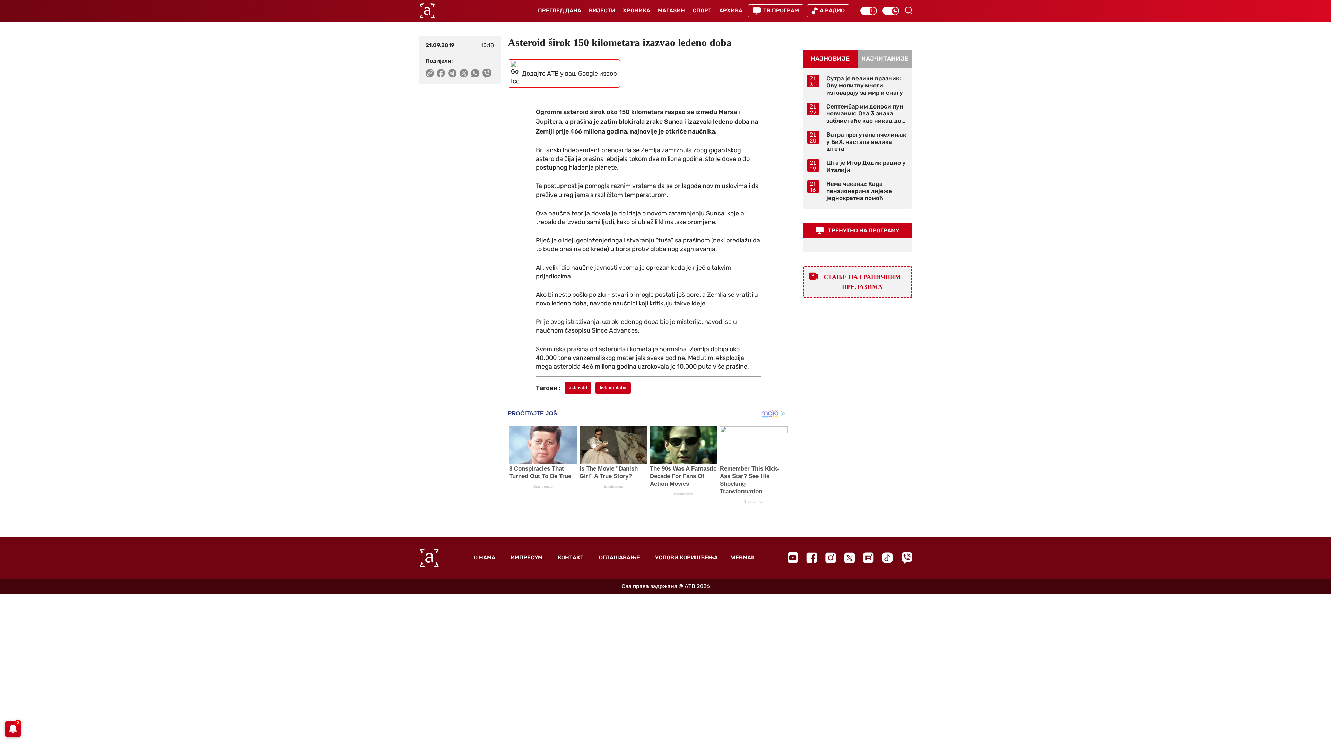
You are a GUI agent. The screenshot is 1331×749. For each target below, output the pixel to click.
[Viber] (906, 558)
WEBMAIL (743, 557)
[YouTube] (793, 557)
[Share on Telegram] (452, 73)
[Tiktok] (887, 557)
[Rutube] (868, 557)
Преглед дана (559, 10)
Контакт (571, 557)
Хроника (636, 10)
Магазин (671, 10)
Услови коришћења (686, 557)
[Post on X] (464, 73)
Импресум (526, 557)
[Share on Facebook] (441, 73)
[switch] (868, 11)
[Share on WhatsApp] (475, 73)
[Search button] (908, 10)
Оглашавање (619, 557)
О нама (484, 557)
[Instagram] (830, 557)
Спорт (702, 10)
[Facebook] (811, 557)
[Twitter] (849, 557)
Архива (730, 10)
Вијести (602, 10)
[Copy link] (430, 73)
